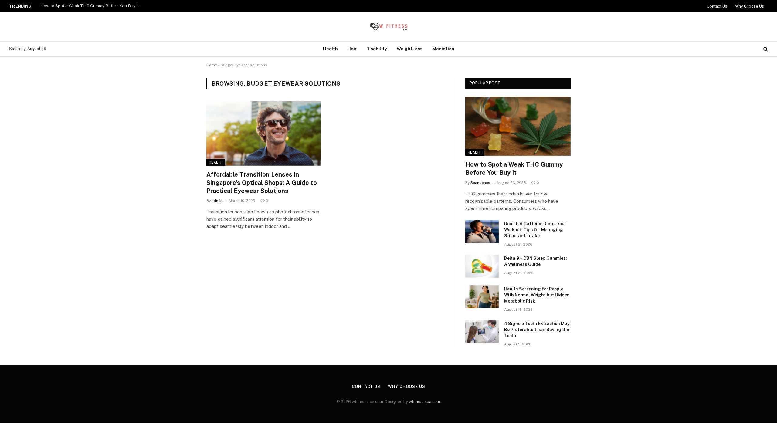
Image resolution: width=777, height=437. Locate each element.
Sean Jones (480, 183)
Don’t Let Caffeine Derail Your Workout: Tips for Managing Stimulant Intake (535, 229)
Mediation (443, 48)
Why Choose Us (749, 6)
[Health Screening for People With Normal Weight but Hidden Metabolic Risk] (482, 296)
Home (211, 65)
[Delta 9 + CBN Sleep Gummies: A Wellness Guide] (482, 266)
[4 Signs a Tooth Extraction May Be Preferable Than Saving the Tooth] (482, 331)
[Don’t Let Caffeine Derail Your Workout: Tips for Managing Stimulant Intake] (482, 231)
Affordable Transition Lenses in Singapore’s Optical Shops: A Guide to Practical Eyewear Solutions (261, 183)
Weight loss (409, 48)
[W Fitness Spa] (388, 26)
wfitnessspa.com (424, 401)
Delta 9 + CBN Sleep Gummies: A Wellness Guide (535, 261)
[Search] (765, 49)
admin (217, 200)
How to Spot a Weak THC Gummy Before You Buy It (89, 5)
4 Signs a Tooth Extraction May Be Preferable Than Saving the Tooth (537, 329)
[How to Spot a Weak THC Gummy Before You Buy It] (518, 126)
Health (330, 48)
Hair (352, 48)
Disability (376, 48)
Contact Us (717, 6)
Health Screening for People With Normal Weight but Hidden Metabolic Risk (537, 294)
